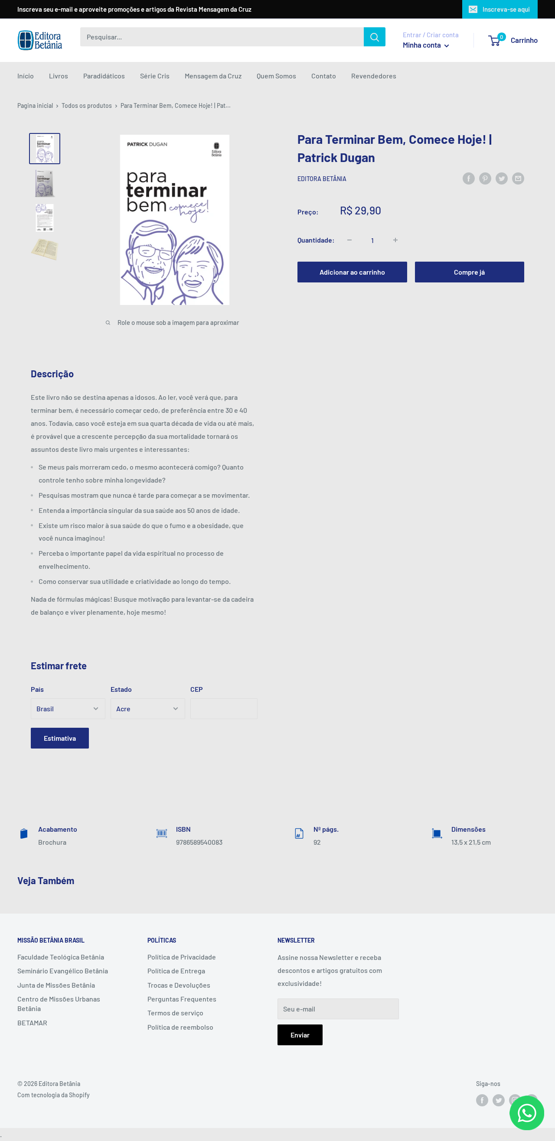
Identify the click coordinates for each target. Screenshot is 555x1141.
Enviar (300, 1035)
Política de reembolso (180, 1027)
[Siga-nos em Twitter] (499, 1100)
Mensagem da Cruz (213, 75)
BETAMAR (32, 1022)
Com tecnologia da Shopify (53, 1095)
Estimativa (60, 738)
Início (25, 75)
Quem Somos (276, 75)
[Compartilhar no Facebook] (469, 178)
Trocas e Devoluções (178, 985)
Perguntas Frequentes (181, 999)
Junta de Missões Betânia (56, 985)
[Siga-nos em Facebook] (482, 1100)
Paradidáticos (104, 75)
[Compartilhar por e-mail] (518, 178)
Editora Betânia (321, 178)
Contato (323, 75)
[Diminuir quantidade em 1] (349, 240)
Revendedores (373, 75)
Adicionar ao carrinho (352, 272)
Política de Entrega (176, 970)
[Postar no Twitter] (502, 178)
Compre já (469, 272)
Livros (58, 75)
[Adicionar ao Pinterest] (485, 178)
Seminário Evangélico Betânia (62, 970)
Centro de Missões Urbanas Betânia (58, 1003)
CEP (196, 689)
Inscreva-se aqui (506, 9)
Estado (121, 689)
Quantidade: (316, 240)
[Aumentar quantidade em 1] (395, 240)
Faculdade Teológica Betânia (60, 957)
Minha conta (422, 44)
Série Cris (155, 75)
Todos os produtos (87, 105)
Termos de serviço (175, 1012)
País (37, 689)
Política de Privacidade (181, 957)
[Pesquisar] (374, 36)
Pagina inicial (35, 105)
